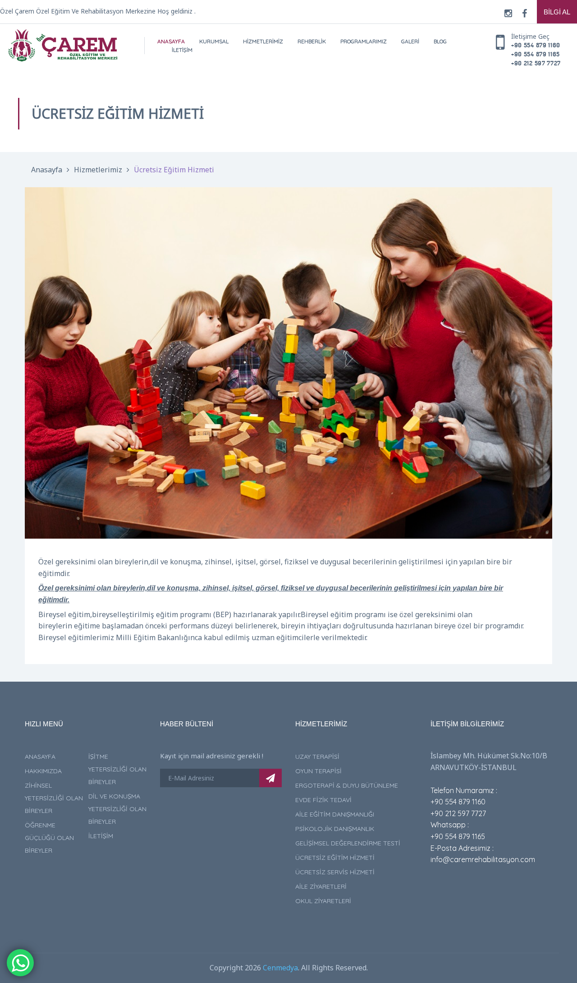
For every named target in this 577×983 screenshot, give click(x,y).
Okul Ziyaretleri (323, 901)
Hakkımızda (43, 771)
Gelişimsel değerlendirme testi (347, 843)
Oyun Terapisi (318, 771)
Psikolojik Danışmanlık (334, 829)
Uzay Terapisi (317, 756)
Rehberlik (312, 41)
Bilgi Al (557, 12)
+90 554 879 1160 (535, 45)
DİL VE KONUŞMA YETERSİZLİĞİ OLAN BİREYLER (117, 809)
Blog (440, 41)
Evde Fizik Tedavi (323, 800)
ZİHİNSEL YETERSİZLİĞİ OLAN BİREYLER (54, 798)
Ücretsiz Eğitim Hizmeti (174, 170)
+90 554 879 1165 (535, 54)
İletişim (182, 49)
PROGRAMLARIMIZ (363, 41)
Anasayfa (171, 41)
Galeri (410, 41)
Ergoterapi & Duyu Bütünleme (346, 785)
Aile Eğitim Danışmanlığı (334, 814)
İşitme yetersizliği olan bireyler (117, 769)
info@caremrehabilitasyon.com (482, 859)
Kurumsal (214, 41)
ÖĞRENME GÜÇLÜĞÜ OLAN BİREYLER (49, 837)
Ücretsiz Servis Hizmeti (335, 872)
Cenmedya (280, 968)
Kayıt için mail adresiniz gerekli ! (211, 755)
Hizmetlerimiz (263, 41)
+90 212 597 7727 (536, 63)
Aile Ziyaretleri (321, 886)
